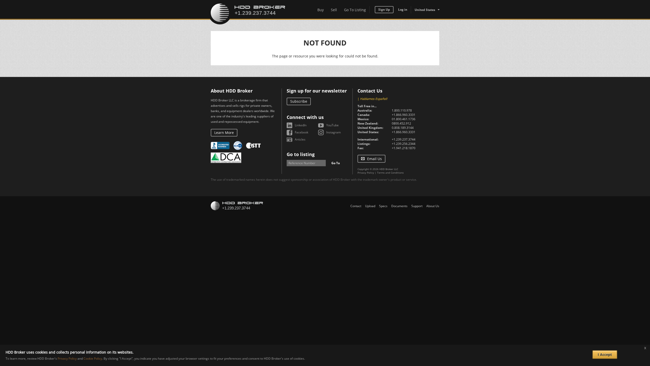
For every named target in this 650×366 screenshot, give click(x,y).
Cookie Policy (93, 359)
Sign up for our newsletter (317, 91)
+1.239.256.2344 (403, 144)
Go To (335, 163)
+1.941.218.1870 (403, 148)
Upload (370, 206)
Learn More (224, 132)
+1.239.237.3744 (403, 139)
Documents (399, 206)
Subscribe (298, 101)
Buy (320, 9)
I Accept (605, 354)
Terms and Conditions (390, 172)
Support (416, 206)
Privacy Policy (366, 172)
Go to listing (301, 154)
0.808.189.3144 (403, 128)
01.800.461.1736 (403, 119)
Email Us (374, 158)
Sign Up (384, 9)
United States (425, 10)
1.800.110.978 (402, 110)
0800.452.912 (401, 123)
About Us (432, 206)
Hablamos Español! (373, 99)
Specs (383, 206)
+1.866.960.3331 (403, 115)
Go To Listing (355, 9)
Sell (334, 9)
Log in (402, 9)
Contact (355, 206)
